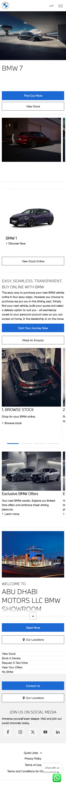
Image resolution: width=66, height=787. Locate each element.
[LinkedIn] (58, 732)
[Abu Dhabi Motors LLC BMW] (5, 5)
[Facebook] (8, 732)
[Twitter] (33, 732)
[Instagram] (20, 732)
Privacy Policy (33, 758)
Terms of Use (33, 765)
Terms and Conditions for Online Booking (33, 771)
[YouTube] (45, 732)
